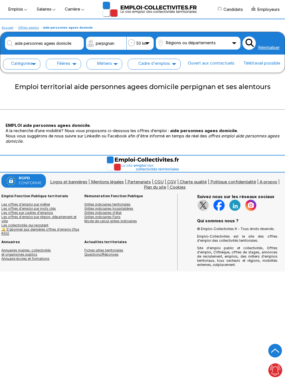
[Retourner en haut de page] (275, 351)
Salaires (44, 9)
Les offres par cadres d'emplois (27, 213)
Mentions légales (107, 181)
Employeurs (268, 9)
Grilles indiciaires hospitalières (108, 208)
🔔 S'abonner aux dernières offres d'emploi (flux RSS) (40, 231)
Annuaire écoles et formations (25, 258)
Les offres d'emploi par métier (25, 204)
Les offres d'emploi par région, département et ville (39, 219)
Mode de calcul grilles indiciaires (110, 221)
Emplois (16, 9)
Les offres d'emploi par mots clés (28, 208)
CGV (171, 181)
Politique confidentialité (233, 181)
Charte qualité (193, 181)
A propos (268, 181)
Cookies (178, 187)
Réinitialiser (269, 47)
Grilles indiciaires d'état (103, 213)
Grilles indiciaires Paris (102, 217)
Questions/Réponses (101, 254)
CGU (159, 181)
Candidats (233, 9)
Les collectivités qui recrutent (24, 225)
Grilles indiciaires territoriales (107, 204)
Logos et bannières (68, 181)
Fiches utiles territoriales (103, 250)
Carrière (73, 9)
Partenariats (139, 181)
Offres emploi (28, 27)
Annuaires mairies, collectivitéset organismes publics (26, 252)
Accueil (7, 27)
